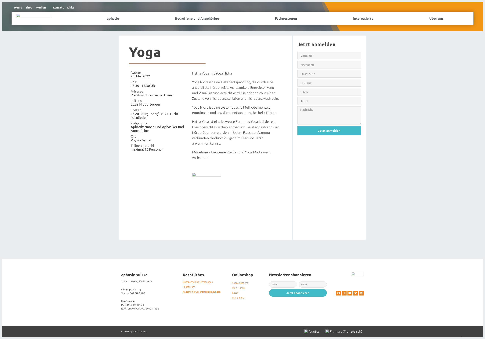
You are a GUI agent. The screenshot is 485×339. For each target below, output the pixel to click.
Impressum (189, 286)
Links (70, 7)
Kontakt (58, 7)
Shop (29, 7)
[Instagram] (344, 293)
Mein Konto (238, 287)
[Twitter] (355, 293)
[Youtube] (349, 293)
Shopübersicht (240, 283)
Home (18, 7)
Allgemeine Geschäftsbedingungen (202, 291)
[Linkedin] (361, 293)
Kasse (235, 292)
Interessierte (363, 18)
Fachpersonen (286, 18)
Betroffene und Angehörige (197, 18)
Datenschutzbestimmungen (198, 282)
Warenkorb (238, 297)
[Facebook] (338, 293)
